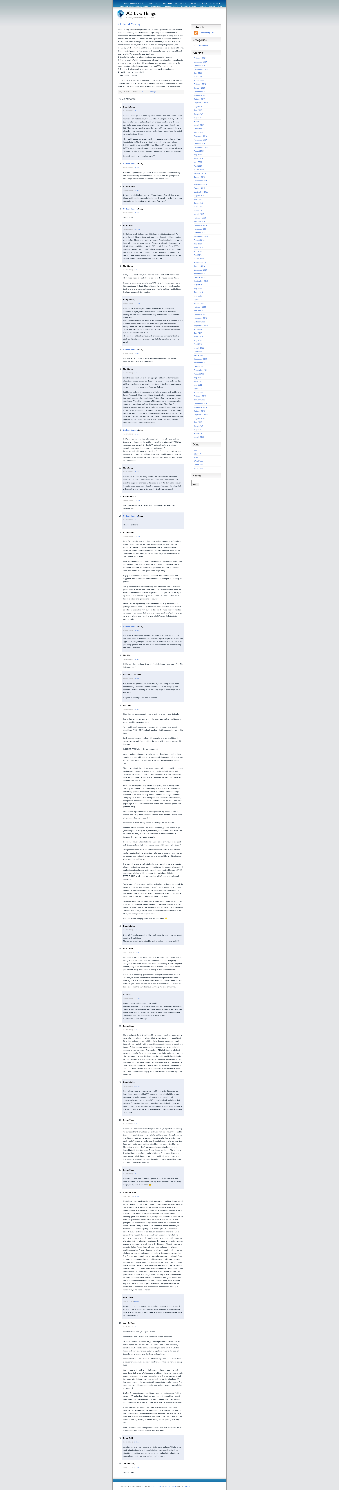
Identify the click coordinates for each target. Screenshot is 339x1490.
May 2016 (198, 162)
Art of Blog (198, 468)
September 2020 (201, 69)
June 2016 (198, 158)
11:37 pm (136, 998)
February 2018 (200, 84)
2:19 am (136, 520)
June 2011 (198, 381)
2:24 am (136, 1174)
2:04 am (136, 630)
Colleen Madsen (130, 164)
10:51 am (137, 229)
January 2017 (199, 132)
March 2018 (199, 80)
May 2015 (198, 207)
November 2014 (200, 229)
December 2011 (200, 359)
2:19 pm (136, 709)
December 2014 (200, 225)
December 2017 (200, 92)
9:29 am (136, 471)
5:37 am (136, 110)
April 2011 (198, 389)
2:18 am (136, 434)
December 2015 (200, 181)
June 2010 (198, 426)
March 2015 (199, 214)
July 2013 (198, 288)
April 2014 (198, 255)
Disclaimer (167, 3)
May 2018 (198, 77)
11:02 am (136, 1030)
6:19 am (136, 190)
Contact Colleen (153, 3)
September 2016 (201, 147)
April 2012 (198, 344)
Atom (196, 457)
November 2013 (200, 274)
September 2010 (201, 415)
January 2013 (199, 311)
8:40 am (136, 1196)
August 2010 (199, 418)
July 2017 (198, 110)
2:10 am (136, 353)
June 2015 (198, 203)
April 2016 (198, 166)
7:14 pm (136, 1467)
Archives (202, 6)
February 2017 (200, 129)
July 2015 (198, 199)
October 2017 (199, 99)
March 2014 (199, 259)
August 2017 (199, 106)
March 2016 (199, 170)
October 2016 (199, 143)
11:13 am (136, 1124)
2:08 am (136, 167)
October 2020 (199, 65)
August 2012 (199, 329)
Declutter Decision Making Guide (134, 6)
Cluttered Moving (129, 24)
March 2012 (199, 348)
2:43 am (136, 952)
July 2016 (198, 155)
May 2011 (198, 385)
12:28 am (137, 500)
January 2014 (199, 266)
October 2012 (199, 322)
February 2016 (200, 173)
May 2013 (198, 296)
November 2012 (200, 318)
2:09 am (136, 212)
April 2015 (198, 210)
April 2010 (198, 433)
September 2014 (201, 236)
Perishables (156, 6)
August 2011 (199, 374)
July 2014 (198, 244)
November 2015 (200, 184)
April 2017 (198, 121)
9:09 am (136, 678)
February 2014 (200, 262)
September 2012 (201, 326)
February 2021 (200, 58)
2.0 (197, 453)
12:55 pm (137, 930)
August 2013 (199, 285)
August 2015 (199, 196)
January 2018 (199, 88)
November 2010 (200, 407)
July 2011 (198, 377)
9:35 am (136, 659)
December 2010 (200, 404)
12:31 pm (137, 303)
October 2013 (199, 277)
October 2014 (199, 233)
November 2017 (200, 95)
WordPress (198, 461)
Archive (216, 9)
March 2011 (199, 392)
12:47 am (137, 536)
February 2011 (200, 396)
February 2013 (200, 307)
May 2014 (198, 251)
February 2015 (200, 218)
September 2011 (201, 370)
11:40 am (136, 1442)
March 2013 (199, 303)
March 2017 (199, 125)
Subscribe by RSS (207, 33)
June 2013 (198, 292)
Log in (196, 450)
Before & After (194, 9)
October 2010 (199, 411)
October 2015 (199, 188)
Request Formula (188, 6)
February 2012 (200, 352)
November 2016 (200, 140)
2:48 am (136, 1301)
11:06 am (136, 373)
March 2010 (199, 437)
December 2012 (200, 314)
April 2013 (198, 299)
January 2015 (199, 221)
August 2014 (199, 240)
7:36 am (136, 1327)
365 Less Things (141, 13)
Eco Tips (206, 9)
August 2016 (199, 151)
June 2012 (198, 337)
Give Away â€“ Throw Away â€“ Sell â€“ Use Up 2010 (197, 3)
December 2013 (200, 270)
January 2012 (199, 355)
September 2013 (201, 281)
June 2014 (198, 248)
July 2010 (198, 422)
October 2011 (199, 366)
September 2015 (201, 192)
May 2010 (198, 430)
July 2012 (198, 333)
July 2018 (198, 73)
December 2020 (200, 62)
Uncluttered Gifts (171, 6)
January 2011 (199, 400)
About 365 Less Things (134, 3)
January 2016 (199, 177)
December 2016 (200, 136)
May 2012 (198, 340)
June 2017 (198, 114)
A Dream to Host (170, 1486)
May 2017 (198, 118)
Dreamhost (198, 465)
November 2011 (200, 363)
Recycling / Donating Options (173, 9)
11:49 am (136, 1086)
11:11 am (136, 270)
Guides (212, 6)
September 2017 (201, 103)
